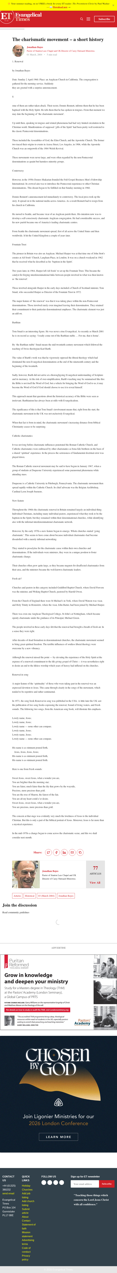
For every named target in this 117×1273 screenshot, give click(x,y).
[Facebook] (43, 1182)
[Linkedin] (61, 1182)
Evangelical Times (63, 1269)
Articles (17, 895)
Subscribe (104, 19)
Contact (26, 1220)
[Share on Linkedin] (64, 852)
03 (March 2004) (46, 895)
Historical (29, 895)
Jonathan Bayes (35, 47)
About (25, 1217)
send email (8, 1193)
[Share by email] (72, 852)
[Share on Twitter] (48, 852)
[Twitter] (49, 1182)
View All (95, 882)
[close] (113, 5)
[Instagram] (55, 1182)
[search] (81, 19)
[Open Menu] (88, 19)
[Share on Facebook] (56, 852)
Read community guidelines (15, 912)
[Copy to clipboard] (80, 852)
